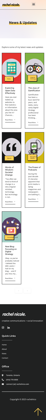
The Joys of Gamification (34, 89)
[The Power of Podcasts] (34, 147)
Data (9, 79)
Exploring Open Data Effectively (10, 90)
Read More (9, 120)
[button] (34, 4)
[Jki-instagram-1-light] (3, 327)
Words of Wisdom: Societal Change (9, 171)
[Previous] (19, 290)
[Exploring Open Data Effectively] (11, 68)
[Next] (27, 290)
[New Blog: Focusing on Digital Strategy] (11, 227)
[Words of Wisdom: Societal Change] (11, 147)
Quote (9, 158)
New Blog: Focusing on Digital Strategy (11, 250)
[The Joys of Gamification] (34, 68)
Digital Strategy (33, 78)
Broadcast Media (33, 157)
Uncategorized (12, 237)
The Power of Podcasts (34, 168)
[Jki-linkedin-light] (8, 327)
